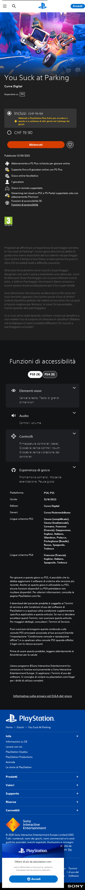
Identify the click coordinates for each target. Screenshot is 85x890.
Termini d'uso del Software (73, 872)
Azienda (10, 762)
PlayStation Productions (19, 757)
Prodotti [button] (11, 777)
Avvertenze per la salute (23, 654)
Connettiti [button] (13, 810)
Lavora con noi (14, 746)
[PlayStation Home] (42, 6)
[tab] (35, 374)
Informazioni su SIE (16, 741)
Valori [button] (10, 785)
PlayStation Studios (17, 752)
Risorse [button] (11, 802)
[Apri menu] (4, 6)
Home (9, 727)
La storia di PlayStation (19, 767)
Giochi (20, 727)
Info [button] (8, 736)
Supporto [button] (12, 793)
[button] (24, 205)
